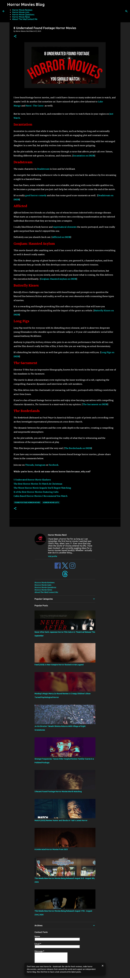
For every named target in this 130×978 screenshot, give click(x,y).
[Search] (126, 11)
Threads (29, 465)
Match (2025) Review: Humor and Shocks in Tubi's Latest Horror (61, 820)
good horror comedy (35, 195)
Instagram (40, 465)
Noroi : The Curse (35, 105)
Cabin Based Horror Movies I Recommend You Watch (40, 496)
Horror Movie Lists (20, 12)
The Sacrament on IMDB (95, 404)
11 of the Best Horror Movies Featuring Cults (36, 492)
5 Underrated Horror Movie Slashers (32, 479)
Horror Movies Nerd (57, 535)
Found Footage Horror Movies (27, 502)
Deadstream (43, 169)
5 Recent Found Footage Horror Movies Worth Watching (58, 791)
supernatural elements (65, 227)
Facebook (53, 465)
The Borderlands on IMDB (77, 448)
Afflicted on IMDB (61, 237)
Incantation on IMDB (83, 155)
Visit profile (52, 556)
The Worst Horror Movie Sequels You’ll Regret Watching (42, 488)
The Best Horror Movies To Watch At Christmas (38, 483)
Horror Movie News (21, 17)
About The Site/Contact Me (24, 19)
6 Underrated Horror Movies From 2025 (51, 849)
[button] (15, 36)
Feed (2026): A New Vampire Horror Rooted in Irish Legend (59, 665)
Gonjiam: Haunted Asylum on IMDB (58, 279)
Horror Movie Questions (23, 14)
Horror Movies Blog (26, 4)
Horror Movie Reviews (22, 10)
